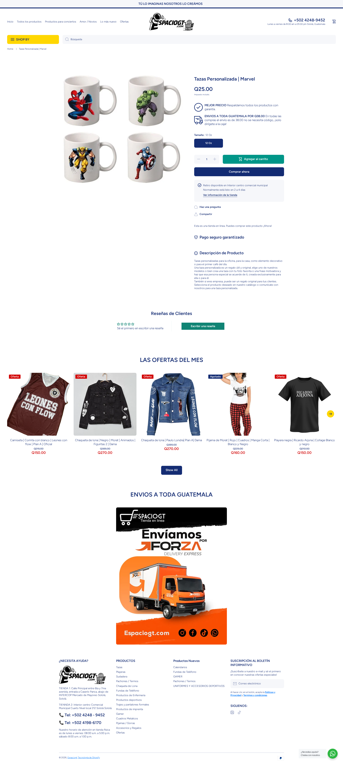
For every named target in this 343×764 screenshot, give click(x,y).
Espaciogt (72, 757)
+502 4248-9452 (309, 20)
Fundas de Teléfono (127, 690)
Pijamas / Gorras (125, 723)
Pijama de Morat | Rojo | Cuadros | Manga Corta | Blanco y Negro (238, 442)
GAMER (177, 676)
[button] (334, 21)
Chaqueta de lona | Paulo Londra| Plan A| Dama (171, 440)
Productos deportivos (129, 700)
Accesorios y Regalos (128, 728)
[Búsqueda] (66, 39)
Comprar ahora (239, 171)
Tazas (119, 667)
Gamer (120, 713)
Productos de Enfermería (130, 695)
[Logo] (171, 22)
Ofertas (120, 732)
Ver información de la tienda (220, 195)
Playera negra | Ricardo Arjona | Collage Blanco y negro (304, 442)
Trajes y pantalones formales (132, 704)
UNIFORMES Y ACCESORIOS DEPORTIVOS (199, 686)
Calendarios (180, 667)
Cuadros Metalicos (127, 718)
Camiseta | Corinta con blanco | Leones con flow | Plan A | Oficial (38, 442)
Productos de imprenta (129, 709)
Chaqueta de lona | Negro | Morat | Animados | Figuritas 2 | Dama (105, 442)
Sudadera (121, 676)
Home (10, 48)
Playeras (120, 671)
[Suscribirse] (279, 683)
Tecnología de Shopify (89, 757)
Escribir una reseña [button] (203, 326)
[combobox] (199, 39)
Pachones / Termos (127, 681)
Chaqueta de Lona (126, 686)
